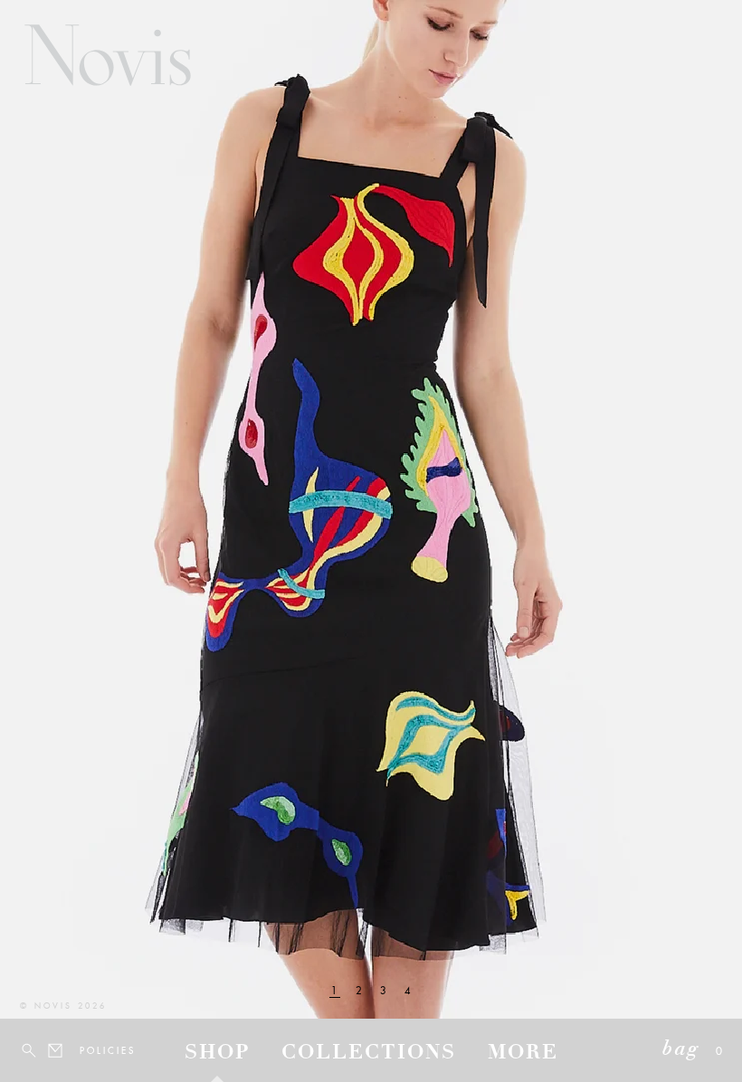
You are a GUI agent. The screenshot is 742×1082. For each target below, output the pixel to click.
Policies (90, 1051)
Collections (368, 1054)
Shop (217, 1054)
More (523, 1054)
